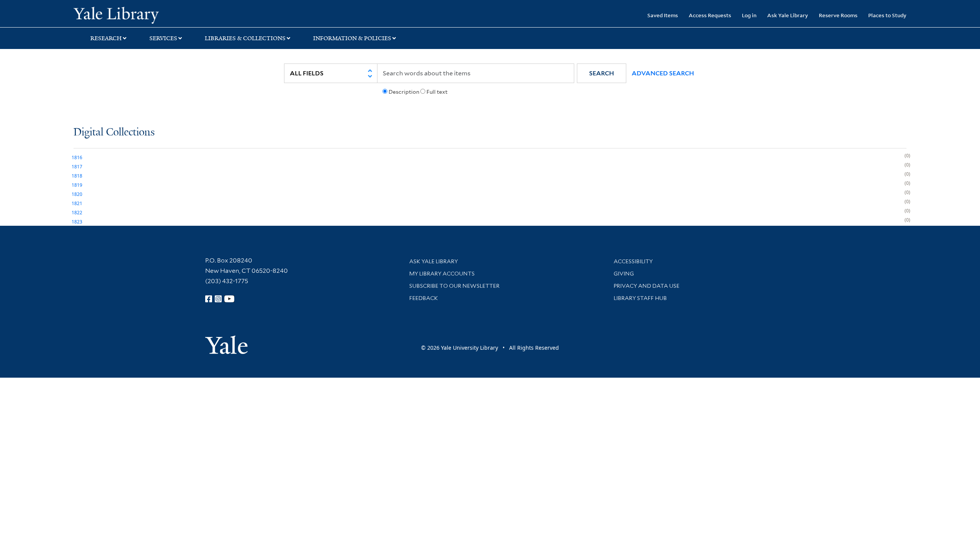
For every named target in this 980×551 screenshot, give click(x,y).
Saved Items (662, 15)
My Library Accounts (442, 274)
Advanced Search (663, 73)
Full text (437, 92)
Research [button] (106, 38)
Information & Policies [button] (352, 38)
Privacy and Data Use (646, 286)
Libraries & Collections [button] (245, 38)
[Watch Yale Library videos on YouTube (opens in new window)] (229, 298)
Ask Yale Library (787, 15)
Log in (749, 15)
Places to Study (887, 15)
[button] (601, 73)
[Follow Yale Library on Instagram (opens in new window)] (218, 298)
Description (404, 92)
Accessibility (633, 261)
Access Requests (710, 15)
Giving (624, 274)
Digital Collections (114, 133)
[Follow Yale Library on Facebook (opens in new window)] (208, 298)
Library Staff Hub (640, 298)
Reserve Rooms (838, 15)
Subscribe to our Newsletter (454, 286)
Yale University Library (136, 14)
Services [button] (163, 38)
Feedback (423, 298)
